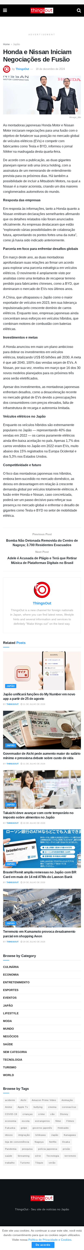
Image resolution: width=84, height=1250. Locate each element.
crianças (28, 1114)
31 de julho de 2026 (33, 704)
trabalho (10, 1163)
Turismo (9, 1067)
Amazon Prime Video (44, 1100)
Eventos (10, 997)
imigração (24, 1135)
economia (10, 1121)
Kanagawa (70, 1135)
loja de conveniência (17, 1142)
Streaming (24, 1156)
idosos (9, 1135)
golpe (24, 1128)
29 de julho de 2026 (33, 882)
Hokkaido (63, 1128)
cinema (52, 1107)
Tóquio (39, 1163)
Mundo (8, 1028)
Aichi (23, 1100)
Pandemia (11, 1149)
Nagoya (39, 1142)
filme (58, 1121)
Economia (11, 974)
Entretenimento (16, 982)
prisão (66, 1149)
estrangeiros (42, 1121)
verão (52, 1163)
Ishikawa (40, 1135)
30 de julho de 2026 (33, 823)
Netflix (53, 1142)
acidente (10, 1100)
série (38, 1156)
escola (26, 1121)
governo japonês (42, 1128)
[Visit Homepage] (42, 10)
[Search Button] (79, 10)
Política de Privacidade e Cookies (49, 1239)
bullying (38, 1107)
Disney (64, 1114)
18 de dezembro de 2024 (50, 68)
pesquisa (27, 1149)
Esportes (10, 990)
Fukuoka (10, 1128)
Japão (16, 44)
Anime (8, 1107)
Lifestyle (11, 1013)
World (8, 1075)
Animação (67, 1100)
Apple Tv (23, 1107)
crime (41, 1114)
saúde (8, 1156)
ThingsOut (22, 68)
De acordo (43, 1244)
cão (52, 1114)
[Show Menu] (5, 10)
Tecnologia (12, 1059)
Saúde (8, 1044)
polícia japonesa (47, 1149)
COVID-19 (11, 1114)
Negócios (10, 1036)
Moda (7, 1021)
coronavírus (69, 1107)
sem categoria (15, 1052)
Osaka (66, 1142)
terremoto (70, 1156)
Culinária (11, 967)
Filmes (70, 1121)
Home (6, 44)
